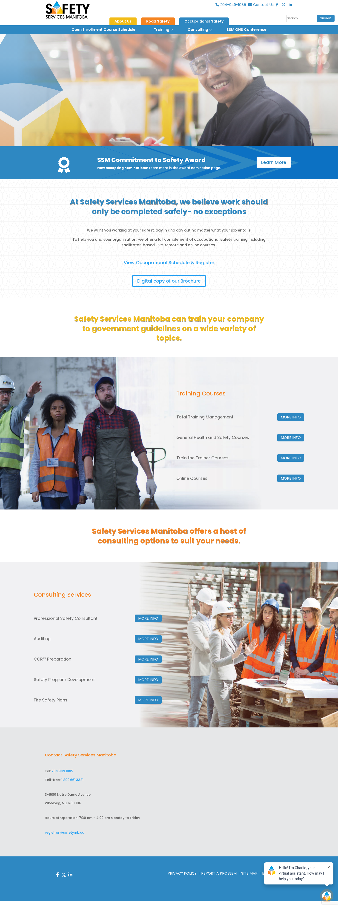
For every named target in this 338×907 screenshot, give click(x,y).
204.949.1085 (62, 771)
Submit (325, 18)
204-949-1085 (233, 5)
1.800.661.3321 (72, 780)
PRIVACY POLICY (182, 873)
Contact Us (263, 5)
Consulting (198, 29)
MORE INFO (291, 417)
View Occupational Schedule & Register (169, 262)
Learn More (273, 162)
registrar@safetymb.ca (64, 832)
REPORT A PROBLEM (219, 873)
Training (161, 29)
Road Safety (158, 21)
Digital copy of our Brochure (169, 281)
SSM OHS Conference (246, 29)
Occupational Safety (204, 21)
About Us (123, 21)
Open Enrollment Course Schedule (103, 29)
